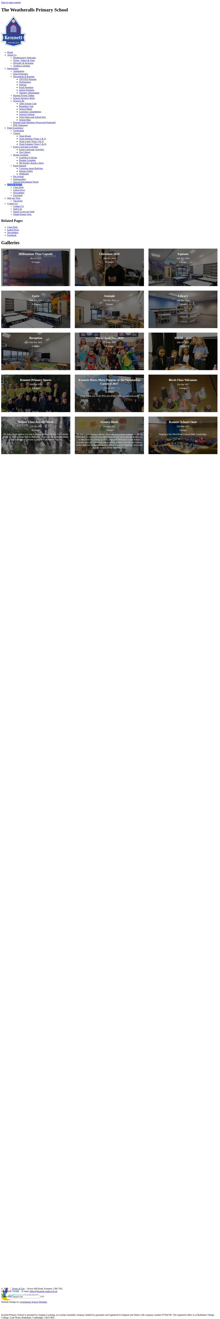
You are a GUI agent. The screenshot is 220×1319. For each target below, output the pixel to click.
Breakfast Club (26, 106)
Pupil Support (19, 165)
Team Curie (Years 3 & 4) (31, 141)
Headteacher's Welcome (24, 57)
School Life (18, 101)
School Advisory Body (24, 98)
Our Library (25, 152)
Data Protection (20, 74)
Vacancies (18, 201)
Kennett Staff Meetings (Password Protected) (34, 122)
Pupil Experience (15, 128)
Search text (6, 1296)
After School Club (28, 103)
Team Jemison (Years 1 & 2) (32, 138)
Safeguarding (19, 179)
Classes (16, 133)
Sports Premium (26, 90)
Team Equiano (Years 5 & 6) (32, 144)
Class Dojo (18, 187)
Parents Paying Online (23, 95)
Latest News (19, 190)
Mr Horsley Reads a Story (31, 163)
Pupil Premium (26, 87)
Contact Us (12, 203)
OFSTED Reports (27, 79)
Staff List (17, 209)
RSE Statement (20, 125)
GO (42, 1296)
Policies (22, 84)
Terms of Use (18, 1288)
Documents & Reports (23, 76)
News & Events (14, 184)
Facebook (17, 195)
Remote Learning (27, 160)
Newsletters (18, 192)
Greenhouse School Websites (33, 1302)
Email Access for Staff (23, 211)
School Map (25, 120)
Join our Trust (13, 198)
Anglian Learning (21, 66)
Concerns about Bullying (31, 168)
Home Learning (20, 155)
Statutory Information (29, 93)
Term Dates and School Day (32, 117)
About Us (11, 55)
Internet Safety (26, 171)
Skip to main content (11, 2)
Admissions (18, 71)
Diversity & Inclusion (23, 63)
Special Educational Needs (25, 182)
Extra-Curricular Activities (25, 147)
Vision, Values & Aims (24, 60)
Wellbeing (24, 174)
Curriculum (18, 130)
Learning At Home (28, 157)
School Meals (25, 109)
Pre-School (18, 176)
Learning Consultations (30, 111)
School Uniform (26, 114)
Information (12, 68)
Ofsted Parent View (22, 214)
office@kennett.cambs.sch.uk (43, 1291)
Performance (25, 82)
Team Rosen (25, 136)
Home (10, 52)
